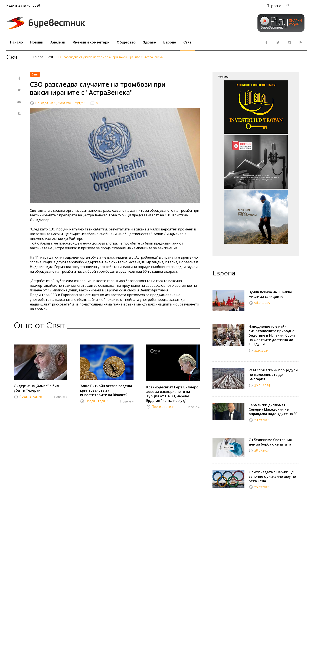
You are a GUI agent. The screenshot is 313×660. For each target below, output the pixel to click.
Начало (16, 42)
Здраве (149, 42)
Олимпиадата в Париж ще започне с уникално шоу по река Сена (272, 476)
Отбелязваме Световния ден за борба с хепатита (270, 442)
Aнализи (57, 42)
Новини (36, 42)
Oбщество (126, 42)
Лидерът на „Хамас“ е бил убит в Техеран (36, 388)
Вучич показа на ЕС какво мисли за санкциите (270, 294)
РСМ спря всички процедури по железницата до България (273, 374)
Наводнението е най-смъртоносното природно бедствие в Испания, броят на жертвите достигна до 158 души (272, 335)
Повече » (60, 397)
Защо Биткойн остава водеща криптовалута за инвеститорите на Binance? (106, 390)
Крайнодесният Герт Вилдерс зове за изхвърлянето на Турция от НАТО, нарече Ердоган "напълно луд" (172, 394)
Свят (187, 42)
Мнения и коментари (90, 42)
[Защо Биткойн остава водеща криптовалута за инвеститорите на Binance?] (107, 362)
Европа (169, 42)
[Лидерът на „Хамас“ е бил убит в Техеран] (40, 362)
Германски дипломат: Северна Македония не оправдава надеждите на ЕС (273, 409)
